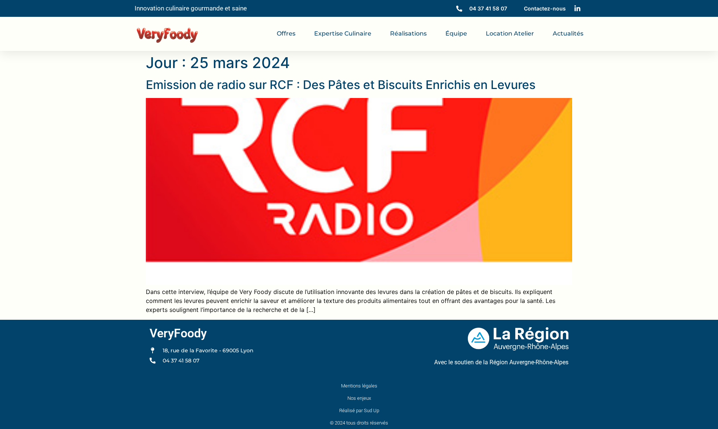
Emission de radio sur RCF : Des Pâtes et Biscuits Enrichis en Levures (341, 84)
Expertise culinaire (342, 33)
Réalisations (408, 33)
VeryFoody (178, 333)
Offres (286, 33)
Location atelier (510, 33)
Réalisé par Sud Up (359, 410)
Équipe (456, 33)
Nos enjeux (359, 398)
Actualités (568, 33)
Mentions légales (359, 386)
